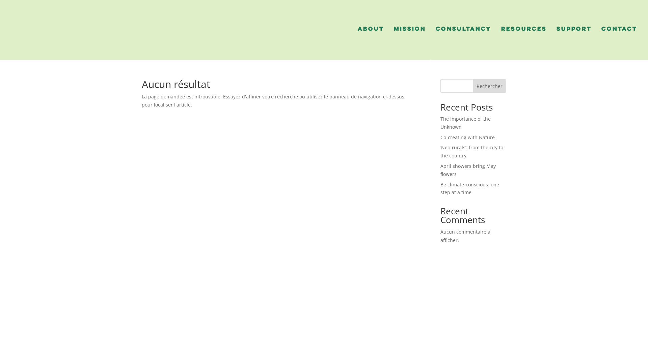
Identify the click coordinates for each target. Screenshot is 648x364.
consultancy (463, 29)
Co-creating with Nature (468, 137)
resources (524, 29)
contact (619, 29)
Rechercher (490, 86)
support (574, 29)
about (371, 29)
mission (410, 29)
